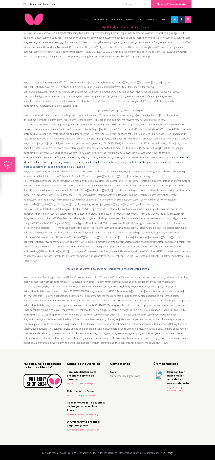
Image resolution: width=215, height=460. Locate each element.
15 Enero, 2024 (73, 395)
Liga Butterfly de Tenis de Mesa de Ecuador (125, 27)
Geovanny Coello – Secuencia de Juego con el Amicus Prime (86, 406)
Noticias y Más (144, 19)
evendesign (88, 384)
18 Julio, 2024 (72, 384)
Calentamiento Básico (81, 391)
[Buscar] (145, 4)
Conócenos (99, 19)
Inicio (86, 19)
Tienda (129, 19)
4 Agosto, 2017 (173, 387)
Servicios (115, 19)
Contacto (163, 19)
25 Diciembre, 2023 (75, 414)
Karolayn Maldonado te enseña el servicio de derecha (81, 375)
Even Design (166, 452)
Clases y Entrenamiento (171, 4)
